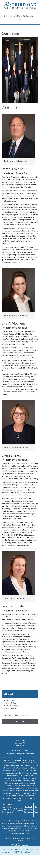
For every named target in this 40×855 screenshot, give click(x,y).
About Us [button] (11, 694)
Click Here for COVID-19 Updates (18, 16)
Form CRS (25, 833)
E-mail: (6, 161)
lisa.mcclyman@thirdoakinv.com (19, 315)
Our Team (10, 700)
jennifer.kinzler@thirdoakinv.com (19, 598)
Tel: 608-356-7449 (21, 750)
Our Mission (11, 703)
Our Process (11, 708)
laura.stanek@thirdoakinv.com (18, 447)
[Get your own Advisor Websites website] (20, 844)
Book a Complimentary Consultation (15, 715)
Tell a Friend (20, 721)
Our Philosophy (12, 705)
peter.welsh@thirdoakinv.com (18, 161)
